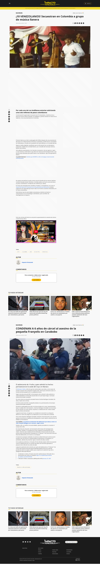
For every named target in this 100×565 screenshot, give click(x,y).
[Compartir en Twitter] (79, 23)
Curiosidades (72, 8)
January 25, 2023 (47, 458)
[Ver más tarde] (73, 23)
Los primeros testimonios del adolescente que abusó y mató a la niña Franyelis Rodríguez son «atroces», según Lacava (36, 422)
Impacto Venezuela (27, 262)
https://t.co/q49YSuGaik (42, 455)
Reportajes (50, 8)
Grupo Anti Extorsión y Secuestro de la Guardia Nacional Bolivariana (32, 187)
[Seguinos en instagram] (27, 542)
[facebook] (77, 23)
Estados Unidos (43, 8)
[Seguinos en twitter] (23, 542)
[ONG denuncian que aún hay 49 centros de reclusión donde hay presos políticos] (39, 303)
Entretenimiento (65, 8)
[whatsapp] (75, 23)
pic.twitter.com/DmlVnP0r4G (25, 456)
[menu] (9, 3)
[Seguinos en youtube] (25, 542)
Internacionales (56, 8)
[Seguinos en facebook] (30, 542)
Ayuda (33, 560)
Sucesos (32, 8)
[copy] (83, 23)
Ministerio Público (21, 389)
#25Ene (50, 455)
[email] (81, 23)
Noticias (27, 8)
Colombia (37, 8)
